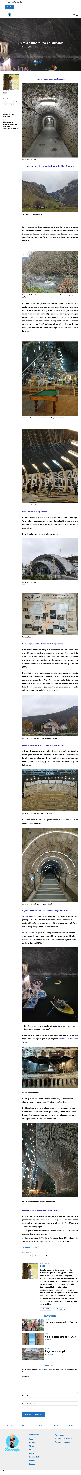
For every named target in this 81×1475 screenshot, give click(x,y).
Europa (56, 1426)
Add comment (55, 47)
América (25, 1426)
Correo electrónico (28, 1404)
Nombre (25, 1396)
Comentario (26, 1376)
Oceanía (71, 1426)
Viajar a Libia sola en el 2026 (60, 1336)
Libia (46, 1333)
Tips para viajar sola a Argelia (61, 1322)
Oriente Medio (34, 1457)
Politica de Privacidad (63, 1438)
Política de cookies (62, 1442)
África (9, 1426)
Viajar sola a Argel (55, 1351)
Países (47, 1319)
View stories (46, 1309)
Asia (40, 1426)
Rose (36, 47)
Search (9, 7)
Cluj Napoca (26, 1247)
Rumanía (35, 1247)
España (32, 1460)
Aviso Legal (59, 1435)
